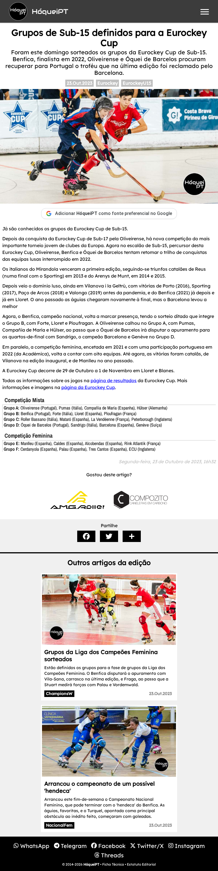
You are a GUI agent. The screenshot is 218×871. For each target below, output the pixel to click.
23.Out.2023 (79, 83)
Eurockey (107, 83)
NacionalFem (59, 825)
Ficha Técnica (113, 864)
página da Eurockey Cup (88, 387)
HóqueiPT (91, 864)
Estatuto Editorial (141, 864)
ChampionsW (59, 693)
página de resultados (114, 380)
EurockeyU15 (137, 83)
